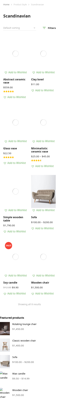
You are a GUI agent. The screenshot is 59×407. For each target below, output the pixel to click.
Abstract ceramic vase (14, 81)
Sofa (34, 217)
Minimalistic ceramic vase (39, 150)
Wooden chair (40, 282)
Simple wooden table (13, 218)
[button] (15, 72)
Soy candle (10, 282)
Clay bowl (37, 79)
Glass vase (10, 148)
